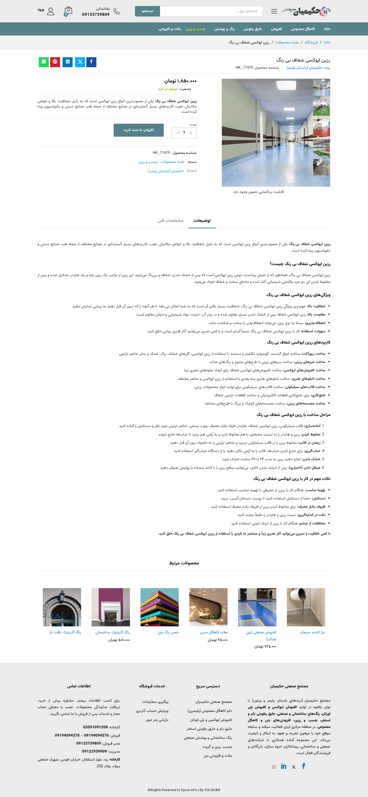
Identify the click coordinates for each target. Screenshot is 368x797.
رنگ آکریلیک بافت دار (65, 632)
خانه (327, 29)
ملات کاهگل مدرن (214, 632)
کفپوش (276, 29)
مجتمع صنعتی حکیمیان (214, 702)
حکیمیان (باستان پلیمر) (304, 68)
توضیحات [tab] (202, 221)
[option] (321, 87)
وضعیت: (185, 89)
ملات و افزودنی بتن (218, 756)
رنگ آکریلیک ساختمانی (112, 632)
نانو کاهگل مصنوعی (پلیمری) (210, 711)
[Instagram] (273, 767)
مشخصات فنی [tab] (170, 221)
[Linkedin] (283, 767)
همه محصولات (172, 162)
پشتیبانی (103, 8)
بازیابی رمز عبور (157, 720)
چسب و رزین (195, 29)
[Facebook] (303, 767)
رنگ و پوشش (224, 29)
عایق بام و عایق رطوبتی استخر (209, 729)
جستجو (147, 11)
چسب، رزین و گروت (217, 747)
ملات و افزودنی (170, 29)
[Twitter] (293, 768)
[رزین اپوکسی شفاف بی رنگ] (91, 62)
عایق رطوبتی (253, 29)
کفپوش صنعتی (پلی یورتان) (261, 636)
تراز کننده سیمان (312, 632)
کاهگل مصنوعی (303, 29)
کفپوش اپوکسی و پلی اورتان (211, 720)
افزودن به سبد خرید (139, 130)
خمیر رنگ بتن (168, 632)
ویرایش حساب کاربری (152, 711)
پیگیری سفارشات (155, 702)
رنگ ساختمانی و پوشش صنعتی (208, 738)
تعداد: (193, 124)
